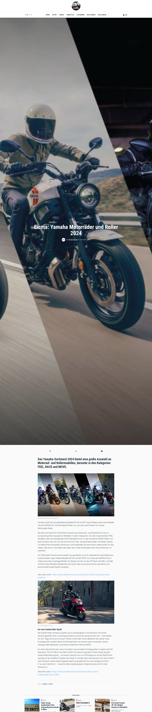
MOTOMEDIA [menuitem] (91, 15)
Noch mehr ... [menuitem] (102, 15)
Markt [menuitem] (61, 15)
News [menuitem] (48, 15)
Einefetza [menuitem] (70, 15)
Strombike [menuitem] (81, 15)
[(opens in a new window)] (25, 15)
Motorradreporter (116, 711)
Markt (77, 222)
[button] (50, 451)
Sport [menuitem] (54, 15)
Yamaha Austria (73, 239)
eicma (51, 684)
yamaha (45, 684)
